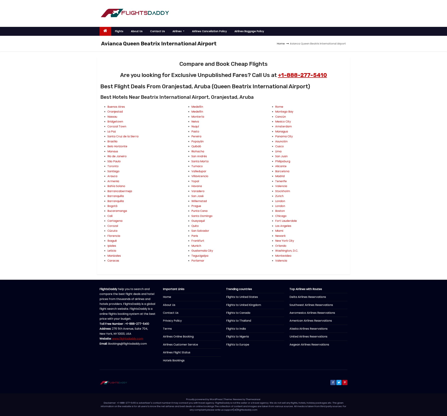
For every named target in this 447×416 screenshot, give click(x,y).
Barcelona (282, 171)
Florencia (113, 236)
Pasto (195, 131)
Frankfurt (197, 241)
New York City (284, 241)
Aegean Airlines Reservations (309, 345)
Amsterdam (283, 126)
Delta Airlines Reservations (308, 297)
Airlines (177, 31)
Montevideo (283, 256)
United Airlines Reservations (308, 337)
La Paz (111, 131)
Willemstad (199, 201)
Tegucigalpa (199, 256)
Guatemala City (202, 251)
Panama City (284, 136)
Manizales (114, 256)
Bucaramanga (117, 211)
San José (197, 196)
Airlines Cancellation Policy (209, 31)
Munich (196, 246)
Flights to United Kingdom (243, 305)
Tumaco (197, 166)
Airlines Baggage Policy (249, 31)
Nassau (112, 117)
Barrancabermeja (119, 191)
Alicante (281, 166)
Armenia (113, 181)
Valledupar (198, 171)
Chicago (281, 216)
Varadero (197, 191)
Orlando (280, 246)
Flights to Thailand (238, 321)
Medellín (197, 107)
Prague (196, 206)
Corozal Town (116, 126)
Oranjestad (115, 112)
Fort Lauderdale (286, 221)
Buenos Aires (116, 107)
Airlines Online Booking (178, 337)
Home (281, 43)
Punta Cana (199, 211)
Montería (197, 117)
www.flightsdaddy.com (127, 339)
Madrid (280, 176)
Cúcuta (112, 231)
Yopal (195, 181)
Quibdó (196, 146)
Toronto (113, 166)
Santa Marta (199, 161)
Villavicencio (199, 176)
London (280, 201)
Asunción (281, 141)
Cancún (280, 117)
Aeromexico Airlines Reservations (312, 313)
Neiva (195, 122)
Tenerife (281, 181)
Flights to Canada (238, 313)
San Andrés (199, 156)
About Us (136, 31)
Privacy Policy (172, 321)
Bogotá (112, 206)
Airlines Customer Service (180, 345)
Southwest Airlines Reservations (311, 305)
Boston (280, 211)
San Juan (281, 156)
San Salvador (200, 231)
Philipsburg (282, 161)
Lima (278, 151)
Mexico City (283, 122)
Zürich (279, 196)
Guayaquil (198, 221)
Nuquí (195, 126)
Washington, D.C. (286, 251)
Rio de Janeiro (117, 156)
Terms (167, 329)
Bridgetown (115, 122)
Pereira (196, 136)
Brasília (112, 141)
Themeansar (253, 399)
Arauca (112, 176)
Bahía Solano (116, 186)
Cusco (279, 146)
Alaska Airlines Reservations (309, 329)
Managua (281, 131)
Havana (196, 186)
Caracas (113, 261)
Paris (194, 236)
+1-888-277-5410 (302, 75)
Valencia (281, 186)
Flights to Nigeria (237, 337)
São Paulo (114, 161)
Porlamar (197, 261)
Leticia (111, 251)
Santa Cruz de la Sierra (122, 136)
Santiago (113, 171)
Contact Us (157, 31)
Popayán (197, 141)
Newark (280, 236)
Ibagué (112, 241)
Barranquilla (115, 196)
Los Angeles (283, 226)
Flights (119, 31)
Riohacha (197, 151)
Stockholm (282, 191)
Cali (109, 216)
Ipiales (111, 246)
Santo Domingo (201, 216)
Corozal (112, 226)
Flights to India (236, 329)
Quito (195, 226)
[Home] (105, 31)
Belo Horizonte (117, 146)
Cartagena (114, 221)
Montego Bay (284, 112)
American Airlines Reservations (311, 321)
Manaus (112, 151)
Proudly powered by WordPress (204, 399)
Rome (279, 107)
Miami (279, 231)
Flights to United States (242, 297)
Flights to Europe (237, 345)
